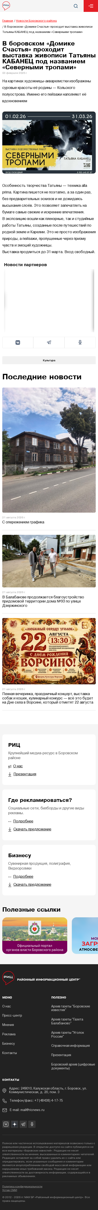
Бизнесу (8, 1043)
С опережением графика (23, 522)
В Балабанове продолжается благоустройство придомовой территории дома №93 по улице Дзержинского (43, 602)
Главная (7, 21)
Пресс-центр (12, 1015)
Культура (49, 360)
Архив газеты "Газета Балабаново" (67, 1021)
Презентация (61, 1055)
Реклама (8, 1034)
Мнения (8, 1025)
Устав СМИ (9, 1190)
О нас (6, 1006)
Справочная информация (70, 1045)
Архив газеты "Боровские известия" (70, 1008)
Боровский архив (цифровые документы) (73, 1066)
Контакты (9, 1053)
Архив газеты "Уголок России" (67, 1034)
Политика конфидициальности (22, 1187)
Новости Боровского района (36, 21)
